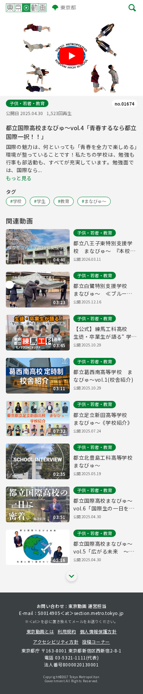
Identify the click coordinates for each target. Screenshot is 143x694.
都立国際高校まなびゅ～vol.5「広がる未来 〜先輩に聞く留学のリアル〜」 (105, 547)
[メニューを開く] (132, 7)
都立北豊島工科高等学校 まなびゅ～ (105, 461)
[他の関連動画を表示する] (71, 575)
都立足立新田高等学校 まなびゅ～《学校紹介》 (103, 418)
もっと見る (19, 178)
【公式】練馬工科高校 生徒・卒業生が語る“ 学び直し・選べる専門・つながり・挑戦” (105, 333)
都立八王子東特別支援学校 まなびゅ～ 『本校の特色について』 (104, 247)
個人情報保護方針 (98, 631)
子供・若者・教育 (27, 103)
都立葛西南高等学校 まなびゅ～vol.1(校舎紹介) (103, 375)
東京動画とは (40, 631)
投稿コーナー (96, 641)
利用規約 (67, 631)
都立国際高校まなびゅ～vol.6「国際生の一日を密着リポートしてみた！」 (104, 504)
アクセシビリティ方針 (55, 641)
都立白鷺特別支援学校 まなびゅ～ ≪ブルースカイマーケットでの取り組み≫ (103, 290)
